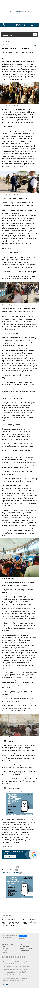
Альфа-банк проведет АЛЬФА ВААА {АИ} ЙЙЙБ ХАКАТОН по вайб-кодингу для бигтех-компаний (10, 924)
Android (22, 944)
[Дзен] (10, 957)
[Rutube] (18, 957)
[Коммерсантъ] (3, 24)
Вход (28, 25)
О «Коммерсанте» (7, 944)
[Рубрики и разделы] (35, 25)
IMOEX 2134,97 (27, 29)
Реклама (4, 950)
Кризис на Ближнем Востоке (10, 873)
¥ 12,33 (20, 29)
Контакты (5, 948)
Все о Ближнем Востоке (9, 867)
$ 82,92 (9, 29)
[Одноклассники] (14, 957)
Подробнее (5, 984)
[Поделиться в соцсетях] (35, 45)
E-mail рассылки (24, 950)
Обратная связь (24, 946)
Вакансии (4, 952)
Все (13, 915)
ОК (35, 35)
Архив (3, 946)
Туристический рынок (7, 40)
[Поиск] (32, 25)
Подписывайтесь (9, 856)
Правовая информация (26, 948)
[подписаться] (18, 867)
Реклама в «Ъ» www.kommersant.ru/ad (19, 11)
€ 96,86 (14, 29)
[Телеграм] (3, 957)
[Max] (21, 957)
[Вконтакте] (7, 957)
